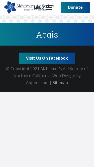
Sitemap (60, 82)
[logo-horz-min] (29, 7)
